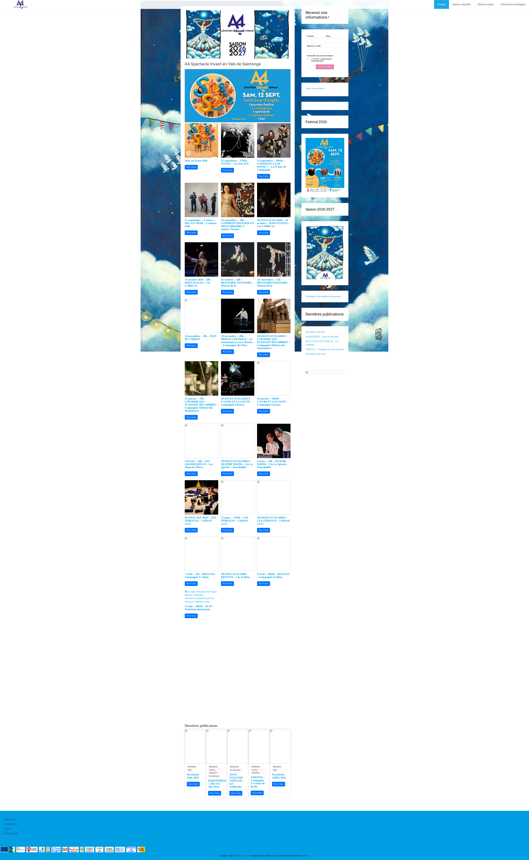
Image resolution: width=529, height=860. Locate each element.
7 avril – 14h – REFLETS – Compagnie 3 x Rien (201, 575)
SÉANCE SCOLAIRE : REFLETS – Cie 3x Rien (235, 575)
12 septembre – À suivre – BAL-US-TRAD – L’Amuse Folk (201, 223)
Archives (8, 829)
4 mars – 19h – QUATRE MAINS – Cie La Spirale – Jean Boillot (272, 464)
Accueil (442, 4)
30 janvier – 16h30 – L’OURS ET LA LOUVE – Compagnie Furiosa (272, 401)
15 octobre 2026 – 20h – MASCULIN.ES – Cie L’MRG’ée (198, 282)
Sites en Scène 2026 (196, 160)
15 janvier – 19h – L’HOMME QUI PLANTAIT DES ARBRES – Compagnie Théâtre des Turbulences (201, 404)
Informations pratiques (513, 4)
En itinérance (214, 776)
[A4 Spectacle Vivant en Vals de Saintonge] (238, 58)
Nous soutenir (10, 819)
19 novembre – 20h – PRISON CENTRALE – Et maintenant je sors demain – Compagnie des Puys (237, 340)
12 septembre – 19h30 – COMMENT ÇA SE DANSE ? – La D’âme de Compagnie (271, 165)
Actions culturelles (213, 771)
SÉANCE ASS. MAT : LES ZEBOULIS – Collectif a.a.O (200, 520)
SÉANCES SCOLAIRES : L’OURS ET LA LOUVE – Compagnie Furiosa (236, 401)
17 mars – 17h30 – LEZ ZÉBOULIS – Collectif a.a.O (234, 520)
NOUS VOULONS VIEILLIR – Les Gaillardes (236, 780)
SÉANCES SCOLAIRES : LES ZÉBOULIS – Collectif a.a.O (273, 520)
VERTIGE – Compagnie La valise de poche (258, 782)
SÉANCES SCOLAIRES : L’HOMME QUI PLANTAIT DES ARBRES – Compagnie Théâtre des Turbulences (273, 342)
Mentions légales (11, 833)
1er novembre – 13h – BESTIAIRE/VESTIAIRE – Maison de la (273, 282)
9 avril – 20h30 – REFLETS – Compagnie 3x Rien (273, 575)
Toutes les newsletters (315, 88)
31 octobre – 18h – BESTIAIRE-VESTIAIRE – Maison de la (237, 282)
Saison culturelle (462, 4)
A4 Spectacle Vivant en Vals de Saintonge (223, 64)
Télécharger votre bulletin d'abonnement (323, 296)
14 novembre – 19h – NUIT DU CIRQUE (201, 337)
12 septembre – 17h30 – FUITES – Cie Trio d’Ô (235, 162)
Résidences (213, 767)
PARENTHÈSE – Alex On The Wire (216, 783)
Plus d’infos (191, 167)
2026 (189, 770)
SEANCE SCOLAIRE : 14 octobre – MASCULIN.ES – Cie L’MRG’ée (273, 223)
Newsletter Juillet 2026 (279, 776)
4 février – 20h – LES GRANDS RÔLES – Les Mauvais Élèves (199, 464)
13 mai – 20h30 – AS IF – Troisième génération (199, 608)
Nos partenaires (11, 824)
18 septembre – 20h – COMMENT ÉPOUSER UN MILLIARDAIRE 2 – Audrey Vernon (237, 225)
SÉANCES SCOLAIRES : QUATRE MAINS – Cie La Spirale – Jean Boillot (237, 464)
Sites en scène (486, 4)
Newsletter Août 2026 (193, 776)
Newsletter (192, 767)
